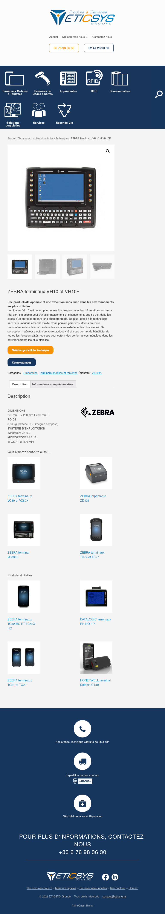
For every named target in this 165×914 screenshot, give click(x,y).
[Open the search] (158, 97)
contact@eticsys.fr (114, 896)
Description (20, 384)
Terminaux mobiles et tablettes (35, 138)
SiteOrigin (79, 905)
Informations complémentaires (52, 384)
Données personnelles (93, 888)
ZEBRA (97, 373)
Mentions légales (65, 888)
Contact (133, 888)
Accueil (12, 138)
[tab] (20, 384)
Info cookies (117, 888)
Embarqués (62, 138)
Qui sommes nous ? (39, 888)
